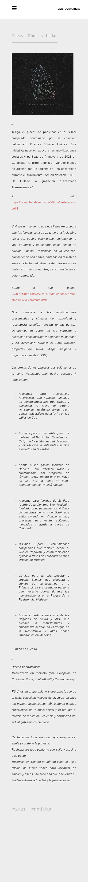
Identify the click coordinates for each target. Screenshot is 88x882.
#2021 (19, 809)
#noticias (41, 809)
